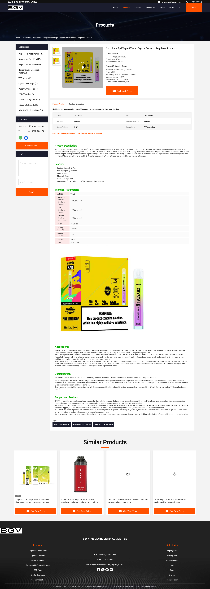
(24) (30, 110)
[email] (26, 137)
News (172, 565)
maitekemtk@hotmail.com (171, 2)
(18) (28, 83)
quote (194, 7)
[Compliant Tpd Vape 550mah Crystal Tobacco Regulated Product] (82, 67)
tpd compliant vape (61, 424)
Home (115, 8)
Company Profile (172, 551)
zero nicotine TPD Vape (104, 424)
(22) (29, 99)
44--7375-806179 (195, 2)
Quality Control (172, 560)
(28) (28, 105)
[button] (18, 480)
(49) (30, 54)
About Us (137, 8)
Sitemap (172, 575)
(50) (29, 71)
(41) (26, 94)
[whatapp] (20, 138)
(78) (28, 89)
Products (126, 8)
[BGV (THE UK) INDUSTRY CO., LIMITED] (15, 7)
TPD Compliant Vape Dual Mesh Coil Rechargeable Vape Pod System (124, 501)
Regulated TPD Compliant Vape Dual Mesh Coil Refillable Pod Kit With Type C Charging (174, 501)
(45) (24, 78)
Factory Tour (172, 556)
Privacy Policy (172, 580)
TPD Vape (36, 38)
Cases (172, 570)
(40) (29, 59)
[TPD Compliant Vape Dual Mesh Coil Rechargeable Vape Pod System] (128, 474)
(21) (29, 64)
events (162, 8)
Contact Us (150, 8)
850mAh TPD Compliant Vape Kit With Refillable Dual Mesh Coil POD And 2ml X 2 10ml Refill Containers (33, 501)
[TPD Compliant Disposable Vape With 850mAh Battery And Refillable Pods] (82, 474)
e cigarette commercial (82, 424)
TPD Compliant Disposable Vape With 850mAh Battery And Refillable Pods (82, 501)
